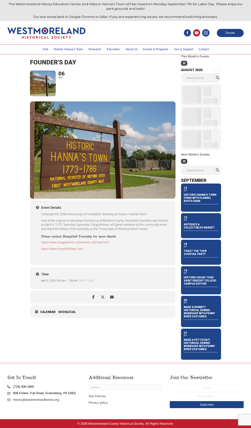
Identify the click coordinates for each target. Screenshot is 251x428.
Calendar (47, 312)
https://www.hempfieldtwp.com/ (62, 249)
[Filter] (184, 63)
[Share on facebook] (93, 297)
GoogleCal (67, 312)
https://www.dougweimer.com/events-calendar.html (75, 242)
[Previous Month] (215, 69)
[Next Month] (219, 69)
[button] (230, 33)
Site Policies (97, 396)
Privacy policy (98, 402)
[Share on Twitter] (102, 297)
